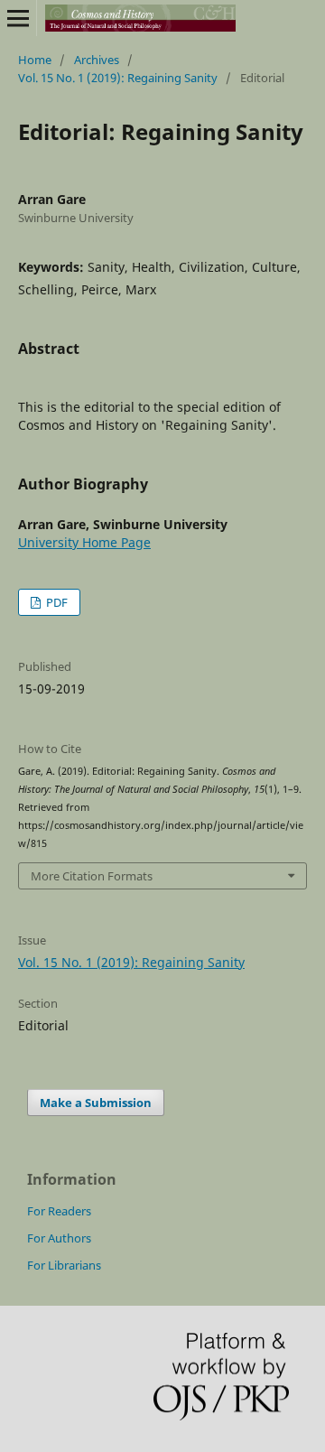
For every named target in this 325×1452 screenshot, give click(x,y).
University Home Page (84, 542)
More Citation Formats (92, 876)
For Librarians (64, 1265)
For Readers (59, 1211)
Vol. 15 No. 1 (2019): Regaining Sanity (118, 78)
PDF (55, 602)
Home (34, 59)
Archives (96, 59)
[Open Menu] (18, 18)
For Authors (59, 1238)
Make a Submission (96, 1102)
